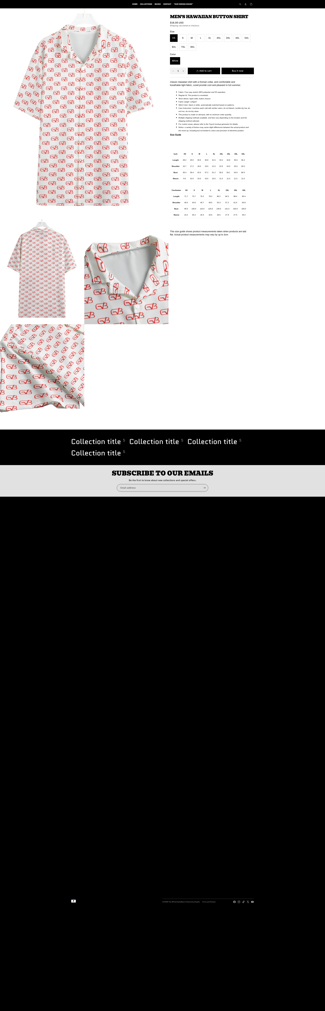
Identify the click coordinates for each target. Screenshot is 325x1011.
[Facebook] (234, 901)
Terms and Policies (209, 902)
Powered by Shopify (192, 902)
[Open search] (240, 4)
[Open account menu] (245, 4)
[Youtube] (252, 901)
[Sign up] (204, 487)
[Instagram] (238, 901)
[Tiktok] (243, 901)
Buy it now (237, 71)
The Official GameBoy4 (177, 902)
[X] (247, 901)
